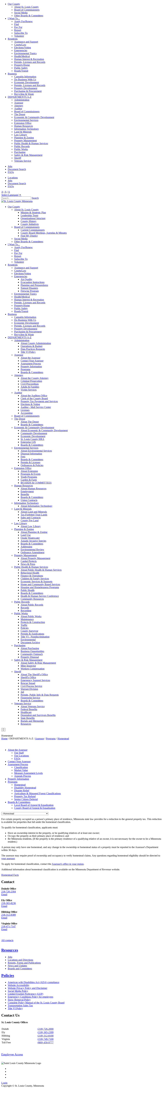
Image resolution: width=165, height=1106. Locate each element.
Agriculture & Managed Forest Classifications (37, 793)
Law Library (20, 134)
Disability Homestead (25, 787)
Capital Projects (29, 561)
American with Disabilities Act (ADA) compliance (33, 982)
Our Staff (19, 752)
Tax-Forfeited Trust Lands (34, 514)
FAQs (11, 172)
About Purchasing (30, 648)
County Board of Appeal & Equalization (34, 808)
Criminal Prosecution (31, 381)
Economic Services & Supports (36, 581)
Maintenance (27, 619)
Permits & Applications (32, 633)
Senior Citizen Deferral (26, 799)
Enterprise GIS (28, 442)
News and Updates (17, 965)
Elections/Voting (22, 47)
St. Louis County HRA (32, 439)
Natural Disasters (29, 288)
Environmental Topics (25, 53)
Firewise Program (30, 291)
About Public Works (31, 616)
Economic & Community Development (34, 117)
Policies (25, 628)
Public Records (22, 146)
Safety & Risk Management (28, 155)
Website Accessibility (18, 985)
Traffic (24, 625)
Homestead (20, 784)
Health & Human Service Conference (40, 596)
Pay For (18, 27)
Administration (21, 99)
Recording (26, 610)
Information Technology (26, 129)
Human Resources (23, 126)
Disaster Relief (21, 790)
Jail (22, 692)
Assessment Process (31, 363)
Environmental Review (32, 549)
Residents (13, 38)
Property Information (31, 366)
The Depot (19, 114)
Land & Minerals (23, 131)
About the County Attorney (35, 378)
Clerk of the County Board (34, 398)
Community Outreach (32, 654)
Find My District (29, 235)
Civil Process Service (31, 686)
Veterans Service (22, 160)
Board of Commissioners (26, 9)
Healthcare (26, 712)
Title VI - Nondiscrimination (35, 636)
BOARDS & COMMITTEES (36, 482)
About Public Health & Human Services (41, 569)
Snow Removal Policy (19, 999)
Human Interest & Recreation (29, 59)
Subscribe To (21, 33)
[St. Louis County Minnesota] (17, 201)
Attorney (18, 105)
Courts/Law (20, 44)
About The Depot (30, 421)
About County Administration (36, 343)
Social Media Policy (18, 991)
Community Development (34, 433)
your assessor (8, 858)
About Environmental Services (36, 450)
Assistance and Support (26, 41)
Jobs (10, 166)
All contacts (7, 940)
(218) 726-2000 (45, 1029)
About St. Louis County (26, 6)
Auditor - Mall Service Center (36, 407)
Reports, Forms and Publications (24, 962)
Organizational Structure (33, 218)
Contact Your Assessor (32, 360)
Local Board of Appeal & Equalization (33, 805)
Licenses (25, 410)
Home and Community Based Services (40, 584)
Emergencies (20, 50)
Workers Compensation (32, 668)
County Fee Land (30, 520)
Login (4, 1082)
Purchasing (19, 152)
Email (4, 894)
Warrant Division (29, 689)
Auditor (18, 108)
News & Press (28, 564)
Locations (13, 177)
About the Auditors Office (34, 395)
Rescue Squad (28, 683)
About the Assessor (30, 357)
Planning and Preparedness (34, 285)
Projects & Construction (33, 622)
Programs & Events (30, 474)
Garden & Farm (29, 479)
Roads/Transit (21, 70)
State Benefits (28, 718)
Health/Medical (22, 56)
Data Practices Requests (33, 349)
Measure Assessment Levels (28, 773)
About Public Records (32, 604)
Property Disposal (30, 657)
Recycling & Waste (24, 94)
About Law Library (31, 526)
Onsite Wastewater (30, 538)
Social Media (21, 12)
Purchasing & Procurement (28, 91)
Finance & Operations (32, 575)
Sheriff (17, 158)
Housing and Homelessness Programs (40, 587)
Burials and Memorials (32, 721)
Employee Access (12, 1054)
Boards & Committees (32, 372)
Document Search (17, 169)
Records (25, 607)
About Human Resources (33, 488)
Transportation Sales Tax (20, 1005)
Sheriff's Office (28, 677)
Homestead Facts (10, 875)
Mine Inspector (28, 665)
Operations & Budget (31, 346)
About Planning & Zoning (34, 532)
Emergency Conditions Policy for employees (30, 996)
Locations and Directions (20, 959)
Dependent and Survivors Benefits (38, 715)
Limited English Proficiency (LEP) (25, 994)
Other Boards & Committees (28, 15)
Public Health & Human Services (31, 143)
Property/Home (22, 65)
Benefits (25, 494)
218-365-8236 (8, 903)
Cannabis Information (25, 76)
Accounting (27, 413)
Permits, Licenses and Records (29, 62)
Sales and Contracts (31, 517)
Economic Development (26, 82)
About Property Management (35, 558)
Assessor (18, 102)
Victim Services (29, 389)
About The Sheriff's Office (34, 674)
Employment (27, 491)
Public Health (27, 590)
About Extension (29, 471)
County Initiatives (30, 224)
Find (16, 24)
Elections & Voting (30, 404)
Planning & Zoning (24, 137)
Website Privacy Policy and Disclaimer (27, 988)
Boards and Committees (20, 968)
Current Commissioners (33, 230)
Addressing (26, 546)
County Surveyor (29, 631)
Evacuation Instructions (32, 282)
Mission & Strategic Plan (33, 212)
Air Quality (26, 279)
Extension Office (22, 123)
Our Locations (21, 755)
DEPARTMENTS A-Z (19, 97)
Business (12, 73)
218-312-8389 (8, 914)
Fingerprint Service (30, 697)
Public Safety (21, 68)
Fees (23, 456)
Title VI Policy (28, 352)
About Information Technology (36, 506)
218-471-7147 (8, 926)
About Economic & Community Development (44, 430)
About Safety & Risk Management (38, 662)
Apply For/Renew (23, 21)
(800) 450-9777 (45, 1042)
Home (4, 738)
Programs (25, 369)
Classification (21, 767)
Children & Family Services (35, 578)
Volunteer (19, 36)
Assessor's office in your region (68, 864)
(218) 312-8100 (45, 1035)
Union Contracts (29, 500)
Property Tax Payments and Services (39, 401)
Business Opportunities (32, 651)
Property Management (25, 140)
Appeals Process (22, 776)
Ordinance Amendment (32, 552)
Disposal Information (31, 453)
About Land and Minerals (34, 511)
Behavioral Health (30, 572)
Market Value (21, 770)
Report (17, 30)
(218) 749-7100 (45, 1039)
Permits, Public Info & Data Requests (40, 694)
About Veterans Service (33, 706)
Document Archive (30, 642)
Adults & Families (30, 386)
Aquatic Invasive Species (33, 540)
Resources (26, 723)
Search (35, 198)
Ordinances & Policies (32, 465)
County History (28, 221)
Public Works (21, 149)
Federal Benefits (29, 709)
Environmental (28, 639)
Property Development (25, 88)
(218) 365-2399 (45, 1032)
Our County (14, 4)
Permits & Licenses (30, 462)
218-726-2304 (8, 891)
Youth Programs (29, 477)
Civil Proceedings (30, 384)
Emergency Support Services (35, 680)
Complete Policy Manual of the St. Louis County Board (36, 1002)
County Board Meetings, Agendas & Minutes (44, 232)
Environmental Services (26, 120)
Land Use (26, 535)
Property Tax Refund (25, 796)
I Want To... (14, 18)
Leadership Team (29, 215)
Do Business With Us (25, 79)
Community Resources (32, 599)
